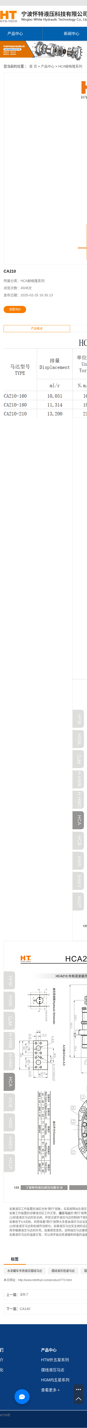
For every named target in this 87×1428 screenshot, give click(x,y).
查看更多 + (50, 1390)
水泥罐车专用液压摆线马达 (24, 1271)
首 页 (33, 66)
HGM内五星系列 (55, 1380)
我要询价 (15, 309)
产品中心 (47, 66)
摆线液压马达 (52, 1370)
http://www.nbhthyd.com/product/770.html (45, 1280)
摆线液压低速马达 (63, 1271)
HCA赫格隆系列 (70, 66)
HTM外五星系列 (55, 1360)
